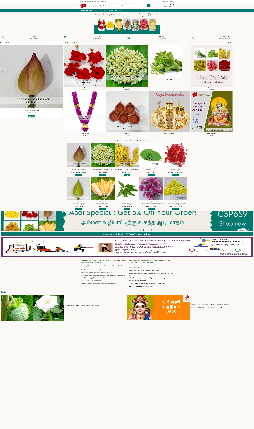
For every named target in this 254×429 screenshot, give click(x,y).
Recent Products (134, 140)
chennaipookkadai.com (74, 308)
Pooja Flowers (31, 109)
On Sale (126, 140)
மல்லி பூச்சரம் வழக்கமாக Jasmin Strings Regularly (103, 169)
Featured (119, 140)
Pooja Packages (211, 134)
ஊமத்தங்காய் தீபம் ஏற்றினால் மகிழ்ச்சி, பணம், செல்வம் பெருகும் (82, 305)
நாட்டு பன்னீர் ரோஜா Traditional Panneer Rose (151, 203)
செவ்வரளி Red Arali (175, 169)
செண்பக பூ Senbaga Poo (102, 203)
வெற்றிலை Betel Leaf (151, 169)
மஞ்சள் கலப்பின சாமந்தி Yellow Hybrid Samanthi (175, 203)
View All (230, 42)
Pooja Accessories (169, 134)
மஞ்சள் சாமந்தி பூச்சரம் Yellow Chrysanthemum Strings (127, 169)
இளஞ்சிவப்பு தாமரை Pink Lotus (32, 110)
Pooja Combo (211, 88)
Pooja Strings (127, 88)
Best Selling (112, 140)
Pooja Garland (85, 134)
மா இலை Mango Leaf (127, 203)
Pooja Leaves (169, 80)
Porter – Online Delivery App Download (141, 286)
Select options (32, 116)
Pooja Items (127, 134)
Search (148, 5)
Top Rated (142, 140)
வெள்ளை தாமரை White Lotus (78, 203)
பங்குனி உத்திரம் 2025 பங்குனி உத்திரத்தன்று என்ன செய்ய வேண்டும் (210, 304)
